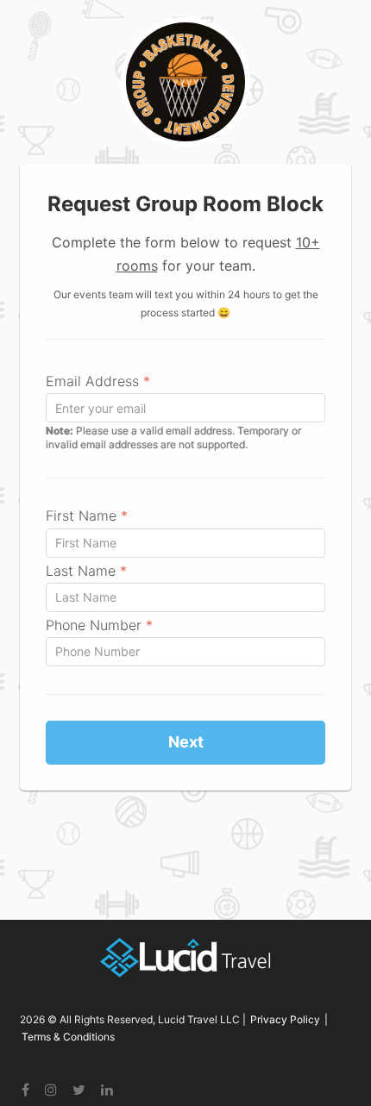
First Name (87, 515)
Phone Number (99, 625)
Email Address (98, 381)
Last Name (86, 570)
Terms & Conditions (68, 1036)
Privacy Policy (285, 1019)
